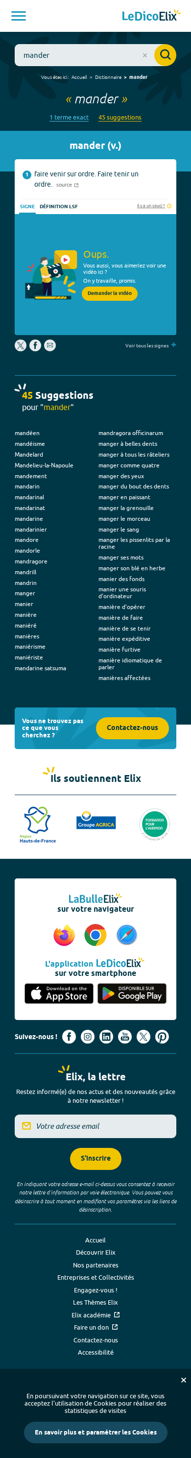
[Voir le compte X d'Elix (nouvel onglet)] (143, 1037)
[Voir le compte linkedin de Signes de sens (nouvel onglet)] (106, 1037)
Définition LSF (59, 206)
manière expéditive (124, 638)
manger (25, 593)
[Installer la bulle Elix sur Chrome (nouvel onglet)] (97, 936)
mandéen (27, 433)
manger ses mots (120, 557)
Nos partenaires (96, 1265)
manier (24, 604)
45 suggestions (120, 117)
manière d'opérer (121, 606)
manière (26, 614)
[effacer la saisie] (145, 55)
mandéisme (30, 443)
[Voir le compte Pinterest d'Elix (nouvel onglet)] (162, 1037)
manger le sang (118, 529)
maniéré (26, 625)
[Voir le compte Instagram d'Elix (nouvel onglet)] (88, 1037)
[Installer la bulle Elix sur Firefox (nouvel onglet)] (65, 936)
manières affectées (124, 677)
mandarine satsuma (40, 668)
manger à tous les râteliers (133, 454)
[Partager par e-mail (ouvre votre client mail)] (50, 349)
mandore (27, 539)
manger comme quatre (129, 465)
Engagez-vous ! (96, 1290)
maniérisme (30, 646)
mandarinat (30, 507)
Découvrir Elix (96, 1252)
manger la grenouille (126, 507)
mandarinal (29, 497)
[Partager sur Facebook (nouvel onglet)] (35, 349)
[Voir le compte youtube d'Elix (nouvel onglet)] (125, 1037)
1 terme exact (69, 117)
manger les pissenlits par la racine (134, 543)
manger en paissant (124, 497)
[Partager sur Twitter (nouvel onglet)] (21, 349)
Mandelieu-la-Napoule (44, 465)
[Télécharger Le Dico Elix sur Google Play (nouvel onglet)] (132, 994)
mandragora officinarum (130, 433)
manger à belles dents (127, 443)
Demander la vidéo (110, 293)
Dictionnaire (108, 77)
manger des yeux (121, 476)
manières (27, 636)
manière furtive (119, 649)
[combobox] (95, 55)
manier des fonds (121, 579)
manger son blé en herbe (132, 568)
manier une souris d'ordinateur (122, 592)
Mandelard (29, 454)
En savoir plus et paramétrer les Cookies (96, 1432)
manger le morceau (124, 518)
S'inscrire (96, 1159)
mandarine (29, 518)
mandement (31, 476)
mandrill (25, 572)
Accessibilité (96, 1352)
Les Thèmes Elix (95, 1302)
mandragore (31, 561)
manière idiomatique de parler (130, 663)
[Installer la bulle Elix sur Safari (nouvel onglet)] (127, 936)
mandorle (27, 550)
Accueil (79, 77)
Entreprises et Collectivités (95, 1277)
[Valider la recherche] (165, 55)
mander (138, 77)
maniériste (29, 657)
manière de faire (120, 617)
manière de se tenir (124, 628)
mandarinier (31, 529)
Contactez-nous (132, 728)
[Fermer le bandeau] (183, 1380)
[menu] (18, 16)
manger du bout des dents (133, 486)
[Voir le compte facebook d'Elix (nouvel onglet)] (69, 1037)
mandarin (27, 486)
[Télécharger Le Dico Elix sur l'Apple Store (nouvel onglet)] (59, 994)
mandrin (26, 582)
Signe (27, 206)
